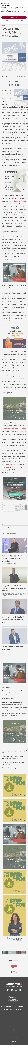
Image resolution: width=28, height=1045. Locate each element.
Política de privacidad (22, 2)
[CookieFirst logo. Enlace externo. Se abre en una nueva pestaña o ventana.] (5, 3)
